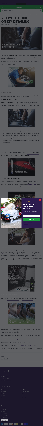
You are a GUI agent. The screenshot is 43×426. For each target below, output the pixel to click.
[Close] (40, 200)
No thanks (26, 224)
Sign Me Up (32, 219)
